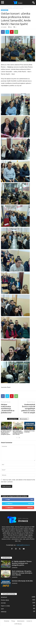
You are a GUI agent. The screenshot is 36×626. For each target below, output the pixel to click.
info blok (3, 603)
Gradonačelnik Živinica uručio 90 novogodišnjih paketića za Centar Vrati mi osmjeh (28, 409)
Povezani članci (13, 419)
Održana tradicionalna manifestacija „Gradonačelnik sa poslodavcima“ (7, 409)
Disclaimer (6, 621)
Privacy (13, 621)
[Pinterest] (12, 32)
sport (2, 608)
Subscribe (30, 507)
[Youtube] (24, 549)
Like (32, 499)
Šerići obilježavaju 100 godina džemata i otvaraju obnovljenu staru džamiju (18, 432)
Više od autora (23, 419)
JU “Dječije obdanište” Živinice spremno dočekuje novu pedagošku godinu (6, 432)
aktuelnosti (9, 6)
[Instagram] (16, 549)
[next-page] (19, 438)
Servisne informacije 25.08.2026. (29, 431)
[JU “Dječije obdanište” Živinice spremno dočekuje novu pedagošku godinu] (6, 426)
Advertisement (20, 621)
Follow (30, 503)
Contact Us (29, 621)
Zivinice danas (5, 600)
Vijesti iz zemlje (5, 606)
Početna (3, 6)
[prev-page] (17, 438)
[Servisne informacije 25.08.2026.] (29, 426)
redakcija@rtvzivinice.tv (23, 545)
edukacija (3, 611)
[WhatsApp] (16, 32)
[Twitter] (7, 32)
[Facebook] (3, 32)
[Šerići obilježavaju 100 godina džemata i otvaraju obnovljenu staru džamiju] (18, 426)
